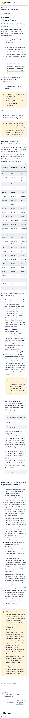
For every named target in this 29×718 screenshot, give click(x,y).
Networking (14, 2)
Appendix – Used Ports (15, 134)
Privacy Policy (4, 717)
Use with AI (7, 13)
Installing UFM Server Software (9, 9)
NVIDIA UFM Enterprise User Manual (17, 2)
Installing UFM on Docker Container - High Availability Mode (15, 71)
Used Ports (13, 326)
